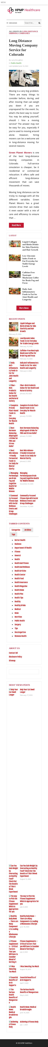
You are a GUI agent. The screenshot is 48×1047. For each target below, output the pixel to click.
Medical (18, 609)
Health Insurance (21, 582)
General (18, 555)
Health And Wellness (22, 567)
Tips (16, 628)
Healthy (18, 601)
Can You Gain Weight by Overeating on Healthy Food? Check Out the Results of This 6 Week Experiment (28, 871)
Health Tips (19, 598)
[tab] (16, 530)
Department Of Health (23, 548)
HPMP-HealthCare (26, 1043)
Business (18, 544)
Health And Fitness (22, 563)
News (17, 613)
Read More (16, 225)
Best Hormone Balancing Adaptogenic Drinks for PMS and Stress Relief (29, 430)
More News (24, 308)
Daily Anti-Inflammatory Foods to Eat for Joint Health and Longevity (30, 294)
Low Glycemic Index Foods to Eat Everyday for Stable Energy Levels (30, 261)
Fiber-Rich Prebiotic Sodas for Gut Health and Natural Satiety (29, 388)
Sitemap (12, 660)
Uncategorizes (20, 632)
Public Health (16, 63)
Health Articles (20, 571)
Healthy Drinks (20, 605)
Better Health (20, 540)
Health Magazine (21, 586)
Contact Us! (13, 653)
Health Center (20, 575)
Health (17, 559)
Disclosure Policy (15, 657)
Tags (13, 534)
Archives (28, 530)
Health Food (19, 578)
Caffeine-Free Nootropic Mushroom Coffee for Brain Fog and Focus (30, 277)
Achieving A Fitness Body (29, 1022)
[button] (4, 2)
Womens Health (20, 636)
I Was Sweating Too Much (29, 966)
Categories (16, 530)
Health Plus (19, 594)
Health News (19, 590)
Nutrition (18, 617)
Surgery (18, 624)
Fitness (17, 551)
